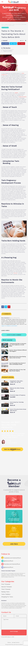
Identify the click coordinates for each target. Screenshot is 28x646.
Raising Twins (5, 591)
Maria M (12, 384)
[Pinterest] (9, 306)
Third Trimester (6, 589)
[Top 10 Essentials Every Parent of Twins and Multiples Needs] (4, 364)
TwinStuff (5, 40)
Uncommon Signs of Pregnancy (17, 395)
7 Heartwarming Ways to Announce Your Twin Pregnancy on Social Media (17, 345)
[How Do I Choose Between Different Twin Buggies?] (4, 351)
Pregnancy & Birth (8, 24)
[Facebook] (2, 306)
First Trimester (5, 584)
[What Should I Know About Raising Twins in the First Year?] (4, 358)
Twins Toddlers (5, 594)
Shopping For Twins (7, 596)
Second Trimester (6, 586)
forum (15, 273)
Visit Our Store (12, 449)
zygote (16, 92)
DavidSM (12, 397)
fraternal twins (22, 96)
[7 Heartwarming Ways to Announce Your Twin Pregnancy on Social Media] (4, 345)
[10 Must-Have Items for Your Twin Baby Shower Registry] (4, 371)
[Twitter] (5, 306)
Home (2, 24)
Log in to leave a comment (9, 325)
